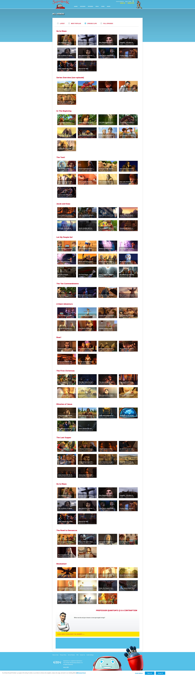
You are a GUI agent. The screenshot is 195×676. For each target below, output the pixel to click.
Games (76, 6)
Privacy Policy (63, 655)
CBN (57, 662)
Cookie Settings (90, 655)
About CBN (66, 667)
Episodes (90, 6)
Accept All (160, 673)
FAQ (77, 655)
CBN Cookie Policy (80, 673)
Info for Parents (71, 655)
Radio (108, 6)
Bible (97, 6)
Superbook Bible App (120, 1)
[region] (97, 673)
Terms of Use (55, 655)
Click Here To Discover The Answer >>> (70, 634)
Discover (82, 6)
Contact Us (82, 655)
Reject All (149, 673)
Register (131, 3)
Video (102, 6)
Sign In (122, 3)
